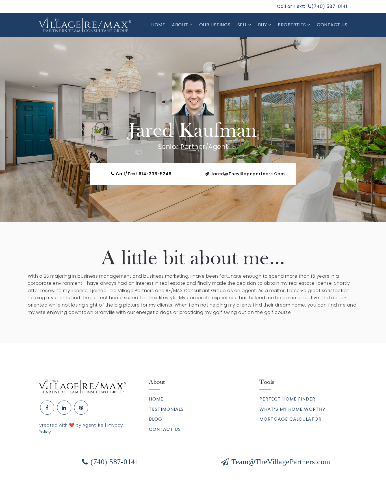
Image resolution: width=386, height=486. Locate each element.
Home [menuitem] (158, 25)
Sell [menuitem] (242, 25)
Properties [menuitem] (292, 25)
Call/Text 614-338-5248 (143, 174)
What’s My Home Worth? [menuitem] (292, 409)
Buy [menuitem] (263, 25)
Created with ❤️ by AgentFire (71, 425)
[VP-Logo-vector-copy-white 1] (85, 24)
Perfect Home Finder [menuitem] (287, 399)
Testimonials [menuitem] (166, 409)
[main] (193, 190)
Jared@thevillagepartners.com (248, 174)
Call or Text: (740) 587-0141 (312, 6)
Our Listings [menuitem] (215, 25)
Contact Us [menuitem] (332, 25)
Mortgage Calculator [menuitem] (290, 419)
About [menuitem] (180, 25)
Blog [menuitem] (155, 419)
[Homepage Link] (83, 386)
